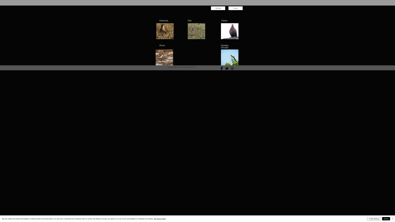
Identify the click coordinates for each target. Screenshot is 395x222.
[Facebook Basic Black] (222, 68)
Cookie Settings (374, 219)
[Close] (392, 218)
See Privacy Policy (160, 219)
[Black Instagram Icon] (232, 68)
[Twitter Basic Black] (227, 68)
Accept (386, 219)
